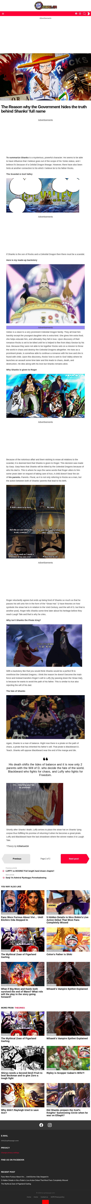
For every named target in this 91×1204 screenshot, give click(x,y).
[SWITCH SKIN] (88, 13)
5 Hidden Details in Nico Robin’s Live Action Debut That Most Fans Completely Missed (67, 920)
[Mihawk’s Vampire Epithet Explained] (68, 974)
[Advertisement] (45, 35)
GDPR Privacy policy (57, 1197)
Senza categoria (9, 913)
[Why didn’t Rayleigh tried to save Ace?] (22, 1095)
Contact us (44, 1197)
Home (29, 1197)
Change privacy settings (10, 1153)
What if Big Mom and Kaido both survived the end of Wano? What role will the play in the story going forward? (22, 993)
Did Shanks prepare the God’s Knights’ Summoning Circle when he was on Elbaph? (67, 1113)
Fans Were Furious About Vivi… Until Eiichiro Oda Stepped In (22, 918)
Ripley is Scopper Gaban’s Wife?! (65, 1073)
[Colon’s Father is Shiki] (68, 939)
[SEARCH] (84, 13)
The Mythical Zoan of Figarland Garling (16, 1184)
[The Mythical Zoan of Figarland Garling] (22, 939)
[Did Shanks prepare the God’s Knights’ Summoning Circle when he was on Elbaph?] (68, 1095)
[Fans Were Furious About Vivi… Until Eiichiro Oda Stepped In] (22, 902)
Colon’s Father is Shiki (59, 954)
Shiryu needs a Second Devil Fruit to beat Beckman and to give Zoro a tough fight (21, 1076)
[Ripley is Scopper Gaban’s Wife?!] (68, 1058)
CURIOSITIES (52, 913)
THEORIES (6, 950)
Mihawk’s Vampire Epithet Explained (67, 989)
